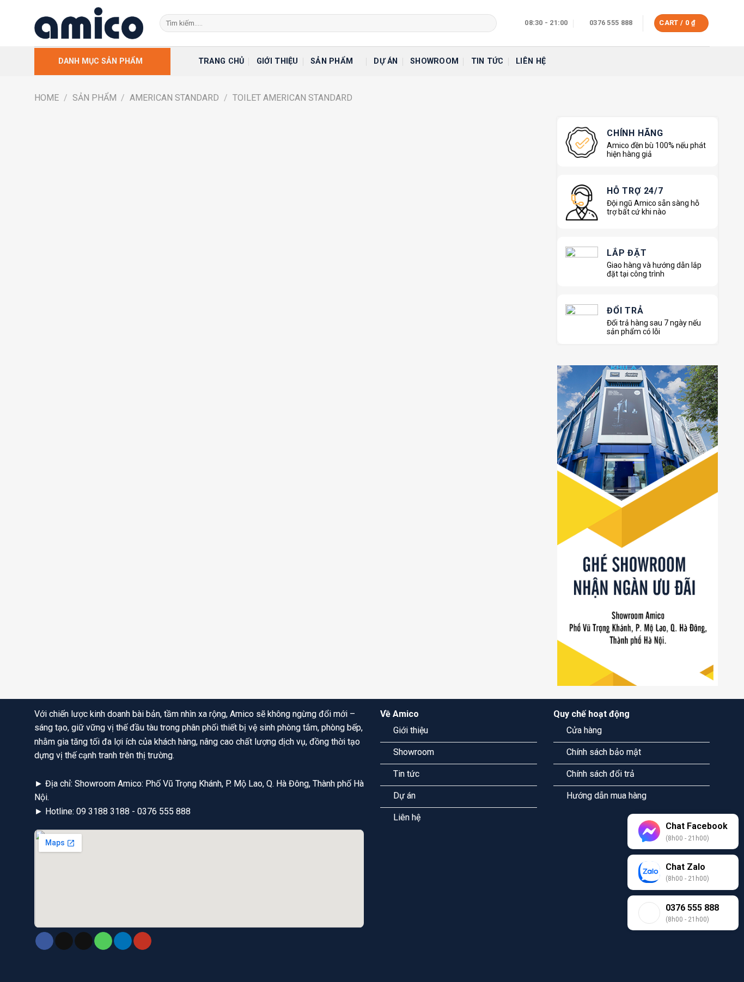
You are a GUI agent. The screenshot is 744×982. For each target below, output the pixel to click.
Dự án (386, 61)
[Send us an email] (84, 941)
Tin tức (487, 61)
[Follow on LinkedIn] (123, 941)
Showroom (434, 61)
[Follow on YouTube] (142, 941)
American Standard (174, 98)
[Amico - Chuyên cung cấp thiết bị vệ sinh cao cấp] (88, 23)
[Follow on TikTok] (64, 941)
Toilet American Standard (292, 98)
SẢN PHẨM (94, 98)
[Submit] (486, 23)
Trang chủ (221, 61)
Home (46, 98)
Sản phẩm (331, 61)
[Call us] (103, 941)
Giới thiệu (277, 61)
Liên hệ (531, 61)
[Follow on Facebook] (44, 941)
